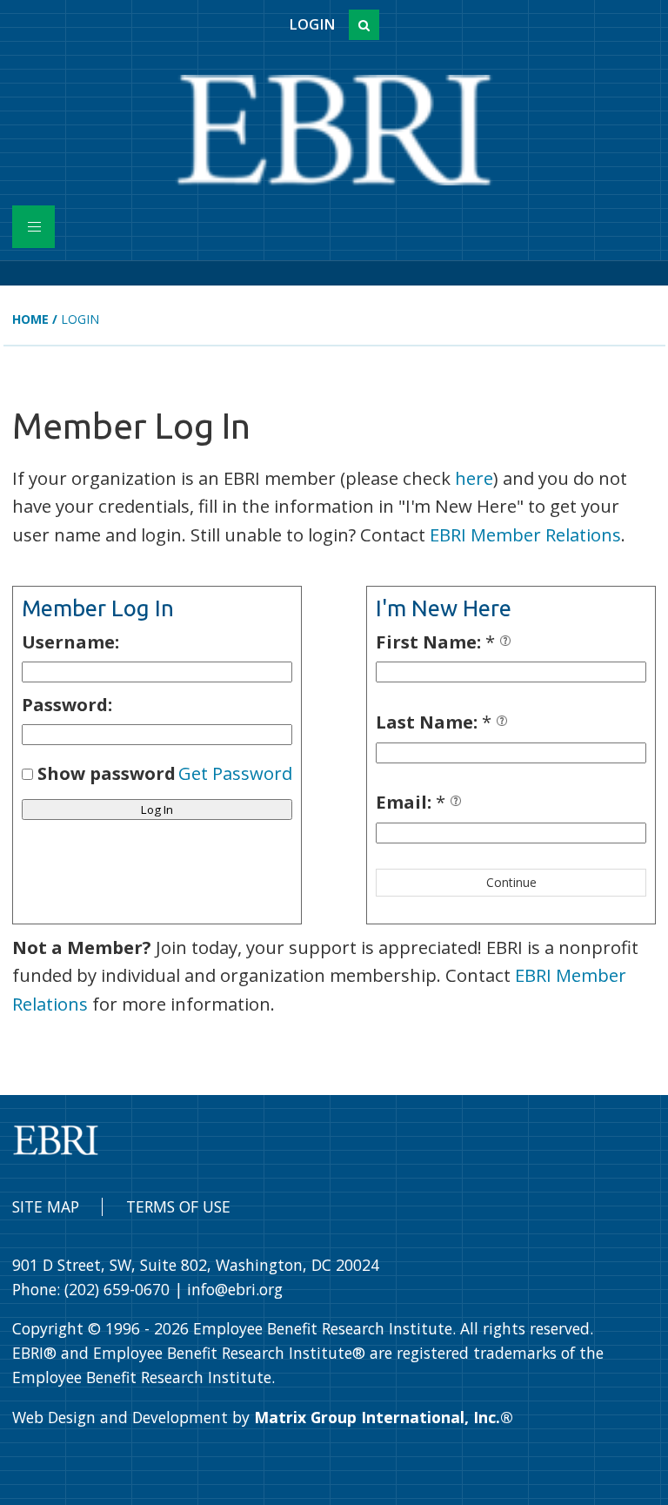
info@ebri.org (235, 1289)
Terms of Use (178, 1206)
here (474, 478)
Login (312, 24)
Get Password (235, 773)
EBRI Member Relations (525, 534)
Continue (511, 882)
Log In (157, 809)
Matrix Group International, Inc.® (383, 1417)
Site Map (45, 1206)
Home (30, 319)
